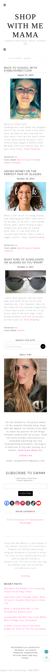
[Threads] (28, 503)
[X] (12, 503)
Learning (8, 251)
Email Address (25, 480)
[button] (4, 49)
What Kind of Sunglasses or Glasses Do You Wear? (24, 261)
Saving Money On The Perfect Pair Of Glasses (22, 173)
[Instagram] (17, 503)
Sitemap (25, 576)
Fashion (36, 160)
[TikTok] (33, 503)
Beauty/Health (24, 160)
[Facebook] (6, 503)
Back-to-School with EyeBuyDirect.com (20, 69)
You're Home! (15, 58)
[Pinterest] (22, 503)
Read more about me (30, 450)
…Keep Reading (31, 149)
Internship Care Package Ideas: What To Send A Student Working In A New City (24, 600)
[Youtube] (38, 503)
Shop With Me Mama (25, 26)
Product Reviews (12, 163)
